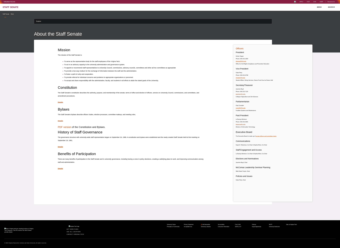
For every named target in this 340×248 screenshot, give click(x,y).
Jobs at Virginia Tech (291, 224)
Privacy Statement (188, 224)
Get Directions (73, 229)
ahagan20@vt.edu (241, 61)
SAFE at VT (238, 226)
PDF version (64, 127)
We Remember (206, 224)
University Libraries (206, 226)
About (12, 14)
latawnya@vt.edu (240, 124)
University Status (171, 224)
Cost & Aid (237, 224)
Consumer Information (223, 226)
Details (60, 102)
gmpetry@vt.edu (240, 77)
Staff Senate (6, 14)
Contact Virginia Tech (76, 234)
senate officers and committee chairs (266, 136)
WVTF (270, 224)
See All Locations (74, 231)
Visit (308, 1)
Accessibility (221, 224)
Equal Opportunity (256, 226)
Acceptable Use (188, 226)
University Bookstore (274, 226)
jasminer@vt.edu (241, 94)
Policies (254, 224)
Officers (239, 48)
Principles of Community (173, 226)
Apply (301, 1)
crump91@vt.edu (240, 108)
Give (314, 1)
